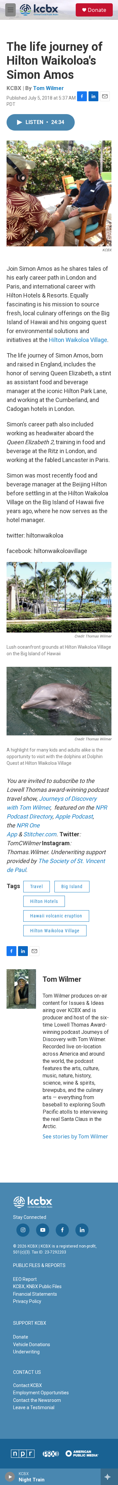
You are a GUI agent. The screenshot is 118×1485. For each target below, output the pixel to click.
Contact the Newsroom (37, 1400)
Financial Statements (35, 1294)
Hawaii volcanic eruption (56, 915)
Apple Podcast (74, 816)
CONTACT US (27, 1372)
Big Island (72, 886)
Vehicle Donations (31, 1344)
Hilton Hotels (44, 901)
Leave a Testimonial (33, 1407)
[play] (10, 1476)
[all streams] (109, 1477)
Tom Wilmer (48, 88)
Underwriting (26, 1351)
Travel (36, 886)
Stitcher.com (39, 834)
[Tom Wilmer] (21, 989)
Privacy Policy (27, 1301)
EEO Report (25, 1279)
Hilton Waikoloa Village (78, 339)
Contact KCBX (27, 1385)
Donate (97, 10)
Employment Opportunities (41, 1392)
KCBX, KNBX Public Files (37, 1286)
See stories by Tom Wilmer (75, 1136)
